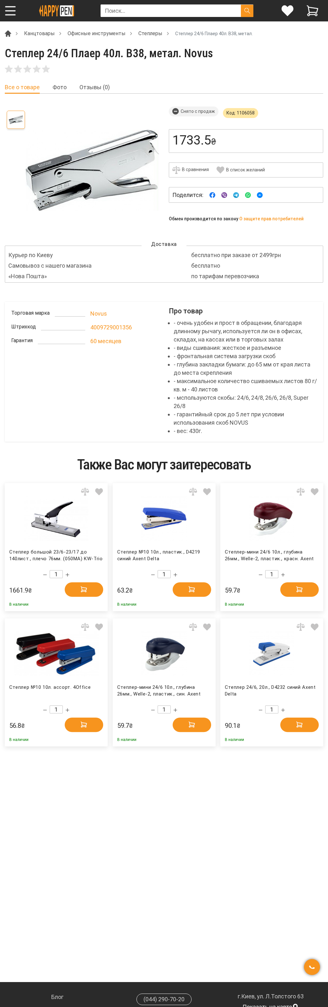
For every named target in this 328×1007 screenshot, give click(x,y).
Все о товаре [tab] (22, 87)
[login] (287, 10)
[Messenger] (260, 195)
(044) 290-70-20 (164, 999)
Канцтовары (39, 33)
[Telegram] (236, 195)
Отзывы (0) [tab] (94, 87)
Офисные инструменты (97, 33)
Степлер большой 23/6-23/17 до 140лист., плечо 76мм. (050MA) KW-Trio (55, 555)
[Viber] (224, 195)
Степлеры (150, 33)
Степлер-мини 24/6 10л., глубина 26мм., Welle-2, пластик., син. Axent (159, 690)
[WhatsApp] (248, 195)
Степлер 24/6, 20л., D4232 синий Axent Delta (270, 690)
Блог (57, 997)
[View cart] (312, 10)
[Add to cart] (84, 589)
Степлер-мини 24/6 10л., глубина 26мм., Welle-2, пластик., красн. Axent (269, 555)
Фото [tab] (60, 87)
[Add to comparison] (85, 491)
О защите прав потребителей (271, 218)
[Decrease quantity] (45, 575)
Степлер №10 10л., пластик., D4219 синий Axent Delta (158, 555)
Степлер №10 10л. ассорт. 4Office (50, 687)
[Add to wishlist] (99, 491)
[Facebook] (212, 195)
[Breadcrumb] (8, 33)
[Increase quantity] (67, 575)
